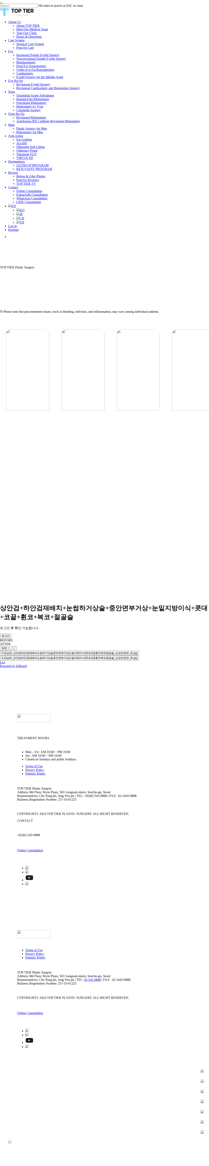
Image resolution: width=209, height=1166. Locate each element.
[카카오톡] (27, 868)
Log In (14, 1148)
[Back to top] (1, 1164)
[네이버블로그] (27, 872)
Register (17, 1154)
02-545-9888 (92, 979)
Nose (13, 1099)
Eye (11, 1086)
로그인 (6, 636)
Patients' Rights (35, 773)
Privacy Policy (34, 770)
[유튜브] (29, 880)
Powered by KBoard (13, 666)
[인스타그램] (27, 884)
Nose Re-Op (20, 1105)
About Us (17, 1074)
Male (13, 1111)
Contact (16, 1135)
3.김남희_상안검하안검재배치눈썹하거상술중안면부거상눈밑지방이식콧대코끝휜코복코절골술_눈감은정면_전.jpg (69, 653)
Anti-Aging (19, 1117)
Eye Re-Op (18, 1093)
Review (15, 1129)
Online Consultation (30, 850)
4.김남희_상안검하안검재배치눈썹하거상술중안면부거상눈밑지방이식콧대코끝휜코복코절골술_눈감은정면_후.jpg (69, 658)
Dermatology (22, 1123)
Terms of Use (34, 766)
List (2, 662)
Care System (21, 1080)
